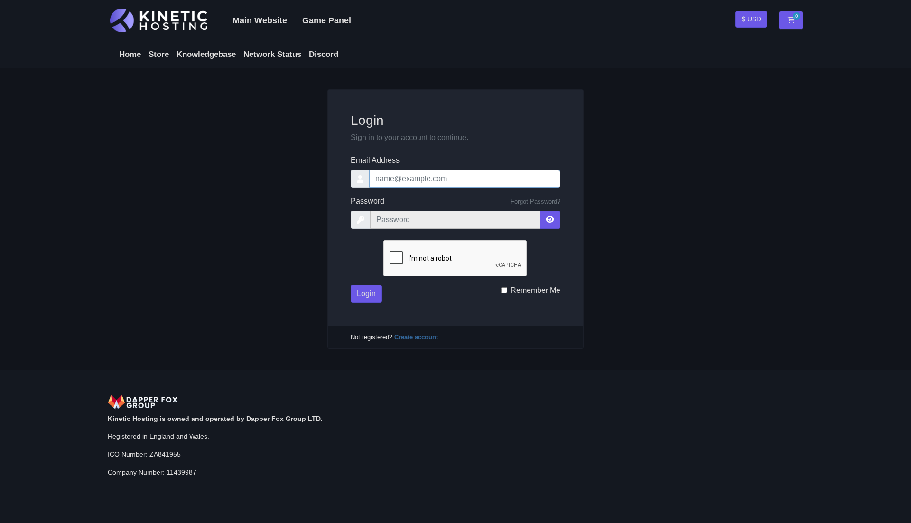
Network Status (272, 54)
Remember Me (535, 290)
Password (367, 201)
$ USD (751, 19)
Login (366, 294)
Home (130, 54)
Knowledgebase (206, 54)
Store (159, 54)
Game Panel (326, 20)
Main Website (259, 20)
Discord (323, 54)
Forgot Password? (535, 201)
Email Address (375, 160)
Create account (416, 337)
